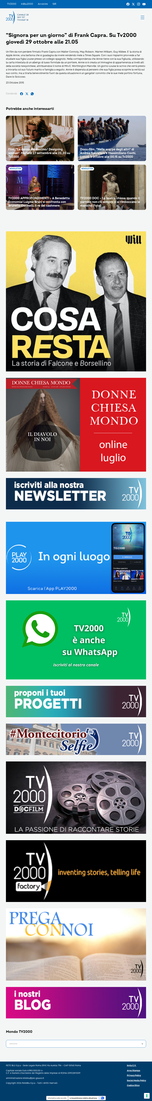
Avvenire (43, 4)
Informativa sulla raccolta (57, 1098)
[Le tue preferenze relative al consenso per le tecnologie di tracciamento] (147, 1096)
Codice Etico (133, 1085)
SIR (54, 4)
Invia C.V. (131, 1065)
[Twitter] (133, 4)
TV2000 (11, 4)
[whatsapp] (32, 94)
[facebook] (21, 94)
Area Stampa (133, 1070)
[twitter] (27, 94)
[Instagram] (139, 4)
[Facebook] (128, 4)
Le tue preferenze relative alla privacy (83, 1098)
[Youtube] (144, 4)
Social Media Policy (136, 1080)
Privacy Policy (134, 1075)
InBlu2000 (27, 4)
